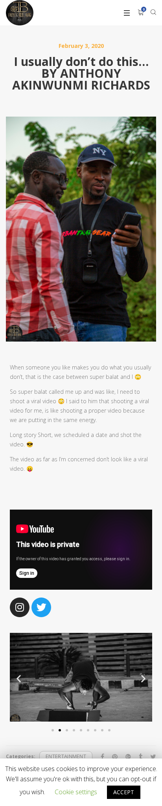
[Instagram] (19, 607)
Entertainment (66, 756)
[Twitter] (41, 607)
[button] (53, 730)
